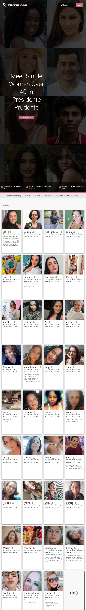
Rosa (5, 277)
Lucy (47, 502)
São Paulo (47, 196)
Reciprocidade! (7, 419)
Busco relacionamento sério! (53, 555)
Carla (68, 367)
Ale (25, 600)
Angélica (7, 322)
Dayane (28, 457)
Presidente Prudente (62, 196)
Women (27, 196)
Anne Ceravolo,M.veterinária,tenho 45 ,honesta (32, 374)
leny (47, 367)
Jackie (27, 232)
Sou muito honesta (29, 602)
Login (79, 5)
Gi (46, 322)
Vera (5, 412)
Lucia (48, 457)
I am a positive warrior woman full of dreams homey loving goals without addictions (53, 605)
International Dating (14, 196)
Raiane (6, 367)
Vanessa (49, 277)
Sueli (68, 457)
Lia (4, 232)
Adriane (70, 322)
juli (4, 457)
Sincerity (5, 421)
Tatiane (7, 502)
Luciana (28, 277)
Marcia (6, 548)
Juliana (49, 548)
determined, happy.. (30, 286)
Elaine (69, 548)
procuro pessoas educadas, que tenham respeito (32, 284)
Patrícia (70, 277)
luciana (27, 322)
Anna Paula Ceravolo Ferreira (31, 367)
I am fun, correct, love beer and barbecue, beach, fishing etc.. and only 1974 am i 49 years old (53, 559)
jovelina (28, 412)
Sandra (69, 502)
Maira (27, 502)
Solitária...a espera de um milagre (53, 600)
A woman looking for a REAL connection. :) (11, 239)
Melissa (49, 412)
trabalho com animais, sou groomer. (74, 419)
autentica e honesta (72, 421)
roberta (27, 548)
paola (69, 232)
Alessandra (30, 593)
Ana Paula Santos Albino (52, 232)
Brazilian (37, 196)
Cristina (7, 593)
